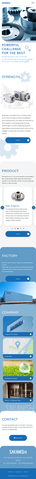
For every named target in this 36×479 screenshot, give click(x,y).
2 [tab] (15, 228)
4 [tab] (20, 228)
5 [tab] (23, 228)
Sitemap (26, 471)
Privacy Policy (18, 471)
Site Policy (10, 471)
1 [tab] (12, 228)
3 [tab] (18, 228)
